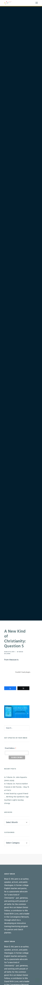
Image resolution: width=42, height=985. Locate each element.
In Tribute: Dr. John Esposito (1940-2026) (15, 779)
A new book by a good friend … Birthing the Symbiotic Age (16, 795)
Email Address (10, 748)
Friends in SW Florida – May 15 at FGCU (16, 789)
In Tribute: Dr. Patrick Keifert (16, 783)
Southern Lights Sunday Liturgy (14, 802)
